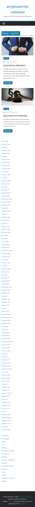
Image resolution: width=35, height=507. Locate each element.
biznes (3, 442)
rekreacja (4, 463)
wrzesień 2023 (5, 232)
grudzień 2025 (5, 162)
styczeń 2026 (5, 159)
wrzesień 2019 (5, 345)
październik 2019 (6, 342)
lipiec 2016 (4, 427)
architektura (5, 436)
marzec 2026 (5, 153)
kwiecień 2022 (5, 269)
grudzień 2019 (5, 339)
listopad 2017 (5, 390)
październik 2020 (6, 317)
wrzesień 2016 (5, 420)
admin (15, 61)
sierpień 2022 (5, 257)
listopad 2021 (5, 284)
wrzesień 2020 (5, 320)
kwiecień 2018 (5, 378)
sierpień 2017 (5, 396)
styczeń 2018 (5, 387)
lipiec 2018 (4, 372)
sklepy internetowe (7, 466)
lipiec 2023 (4, 235)
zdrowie (6, 58)
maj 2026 (4, 147)
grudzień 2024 (5, 193)
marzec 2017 (5, 408)
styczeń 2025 (5, 190)
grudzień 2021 (5, 281)
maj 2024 (4, 214)
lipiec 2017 (4, 399)
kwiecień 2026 (5, 150)
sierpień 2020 (5, 323)
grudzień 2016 (5, 414)
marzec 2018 (5, 381)
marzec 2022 (5, 272)
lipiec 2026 (4, 141)
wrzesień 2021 (5, 290)
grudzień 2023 (5, 229)
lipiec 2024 (4, 208)
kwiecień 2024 (5, 217)
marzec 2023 (5, 241)
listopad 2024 (5, 196)
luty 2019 (4, 357)
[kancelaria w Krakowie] (17, 97)
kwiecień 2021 (5, 302)
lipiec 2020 (4, 326)
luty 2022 (4, 275)
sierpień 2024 (5, 205)
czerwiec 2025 (5, 175)
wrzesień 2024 (5, 202)
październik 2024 (6, 199)
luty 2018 (4, 384)
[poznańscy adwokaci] (17, 46)
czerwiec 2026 (5, 144)
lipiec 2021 (4, 296)
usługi (3, 475)
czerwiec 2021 (5, 299)
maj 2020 (4, 329)
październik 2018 (6, 369)
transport (4, 469)
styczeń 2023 (5, 244)
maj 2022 (4, 266)
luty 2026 (4, 156)
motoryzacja (5, 454)
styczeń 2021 (5, 311)
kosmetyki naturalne (7, 451)
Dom (2, 445)
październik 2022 (6, 250)
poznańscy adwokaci (14, 65)
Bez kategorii (5, 439)
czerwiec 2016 (5, 430)
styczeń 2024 (5, 226)
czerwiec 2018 (5, 375)
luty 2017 (4, 411)
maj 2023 (4, 238)
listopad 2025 (5, 165)
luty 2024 (4, 223)
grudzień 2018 (5, 363)
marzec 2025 (5, 184)
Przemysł (4, 457)
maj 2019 (4, 354)
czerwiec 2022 (5, 263)
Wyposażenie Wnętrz (8, 478)
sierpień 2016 (5, 423)
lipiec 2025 (4, 172)
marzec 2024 (5, 220)
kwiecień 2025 (5, 181)
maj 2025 (4, 178)
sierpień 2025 (5, 169)
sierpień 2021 (5, 293)
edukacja (4, 448)
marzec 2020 (5, 332)
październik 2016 (6, 417)
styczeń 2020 (5, 335)
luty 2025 (4, 187)
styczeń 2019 (5, 360)
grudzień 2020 (5, 314)
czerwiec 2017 (5, 402)
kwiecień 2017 (5, 405)
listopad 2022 (5, 247)
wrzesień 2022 (5, 254)
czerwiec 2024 (5, 211)
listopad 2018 (5, 366)
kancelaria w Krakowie (15, 115)
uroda (3, 472)
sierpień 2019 (5, 348)
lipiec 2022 (4, 260)
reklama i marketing (7, 460)
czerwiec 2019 (5, 351)
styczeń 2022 (5, 278)
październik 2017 (6, 393)
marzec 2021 (5, 305)
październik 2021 (6, 287)
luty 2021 (4, 308)
